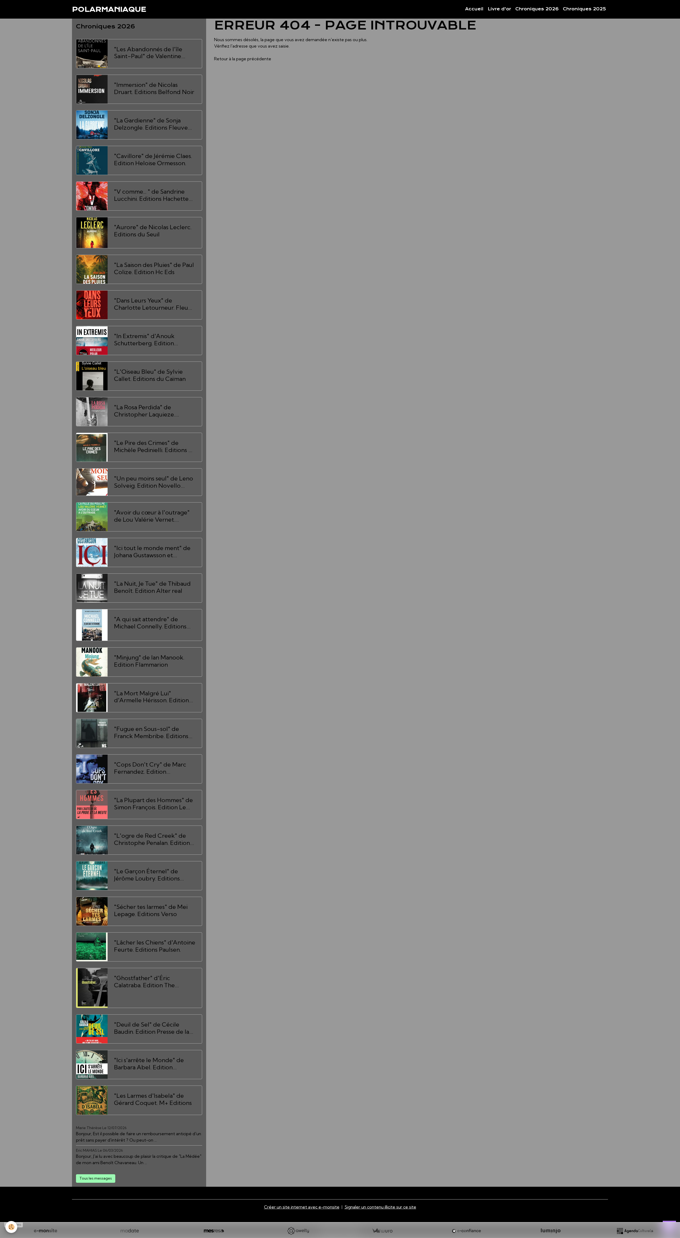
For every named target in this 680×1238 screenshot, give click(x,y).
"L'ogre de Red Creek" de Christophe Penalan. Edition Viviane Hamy (152, 839)
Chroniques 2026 (537, 9)
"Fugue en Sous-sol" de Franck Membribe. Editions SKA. (151, 732)
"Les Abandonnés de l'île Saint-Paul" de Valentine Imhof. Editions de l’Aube (149, 53)
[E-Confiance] (466, 1231)
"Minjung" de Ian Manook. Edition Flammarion (149, 661)
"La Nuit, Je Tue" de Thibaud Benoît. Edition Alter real (152, 587)
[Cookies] (11, 1227)
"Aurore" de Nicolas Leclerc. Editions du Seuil (153, 231)
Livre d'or (499, 9)
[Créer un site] (45, 1231)
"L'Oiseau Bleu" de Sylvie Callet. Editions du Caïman (150, 375)
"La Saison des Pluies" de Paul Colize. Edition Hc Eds (154, 268)
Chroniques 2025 (584, 9)
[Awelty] (298, 1231)
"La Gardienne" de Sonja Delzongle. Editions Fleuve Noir (151, 124)
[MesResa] (214, 1231)
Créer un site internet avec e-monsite (301, 1207)
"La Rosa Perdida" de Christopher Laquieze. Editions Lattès (144, 411)
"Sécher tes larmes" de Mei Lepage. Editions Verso (151, 910)
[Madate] (130, 1231)
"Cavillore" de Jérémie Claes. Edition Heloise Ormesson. (153, 159)
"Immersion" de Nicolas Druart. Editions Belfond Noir (154, 88)
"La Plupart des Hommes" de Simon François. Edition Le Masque (153, 804)
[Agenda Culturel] (635, 1231)
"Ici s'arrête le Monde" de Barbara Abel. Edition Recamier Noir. (149, 1064)
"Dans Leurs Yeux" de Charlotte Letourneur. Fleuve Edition (154, 304)
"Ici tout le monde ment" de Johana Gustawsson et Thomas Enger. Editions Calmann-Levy (152, 551)
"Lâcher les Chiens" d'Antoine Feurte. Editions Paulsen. (154, 946)
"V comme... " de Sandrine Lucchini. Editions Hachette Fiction (151, 195)
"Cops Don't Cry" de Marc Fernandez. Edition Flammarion (150, 768)
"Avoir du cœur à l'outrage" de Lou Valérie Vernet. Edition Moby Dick (152, 516)
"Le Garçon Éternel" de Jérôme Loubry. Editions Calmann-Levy (147, 875)
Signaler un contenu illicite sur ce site (380, 1207)
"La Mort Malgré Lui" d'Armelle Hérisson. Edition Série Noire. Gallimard (151, 697)
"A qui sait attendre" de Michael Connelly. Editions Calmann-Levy (150, 623)
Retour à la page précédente (242, 58)
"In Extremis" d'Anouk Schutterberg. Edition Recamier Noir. (144, 340)
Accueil (474, 9)
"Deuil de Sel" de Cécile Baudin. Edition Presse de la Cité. (151, 1028)
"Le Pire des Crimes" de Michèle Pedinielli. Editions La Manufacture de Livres (154, 446)
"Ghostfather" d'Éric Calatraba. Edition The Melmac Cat (144, 982)
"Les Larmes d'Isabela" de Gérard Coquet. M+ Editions (153, 1099)
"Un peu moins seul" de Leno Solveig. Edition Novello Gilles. (153, 482)
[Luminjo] (551, 1231)
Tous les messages (95, 1178)
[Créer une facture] (382, 1231)
